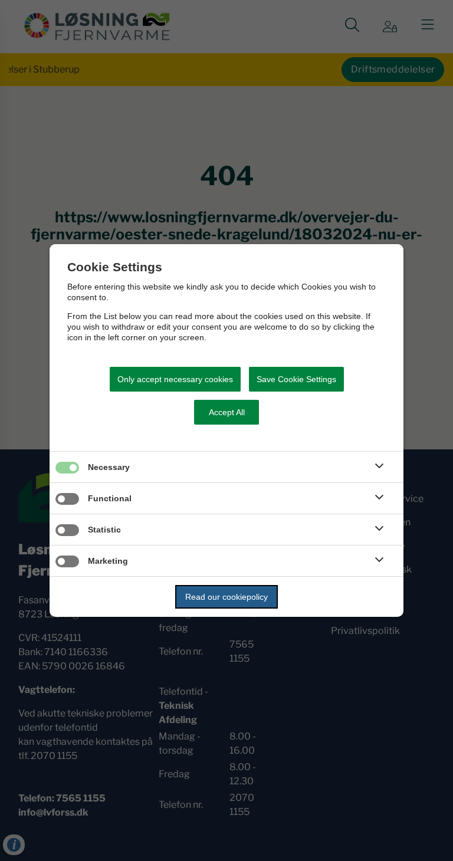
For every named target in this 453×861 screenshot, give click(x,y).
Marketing (108, 561)
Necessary (109, 467)
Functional (110, 498)
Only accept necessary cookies (175, 379)
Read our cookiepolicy (226, 597)
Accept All (227, 412)
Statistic (104, 529)
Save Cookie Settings (296, 379)
